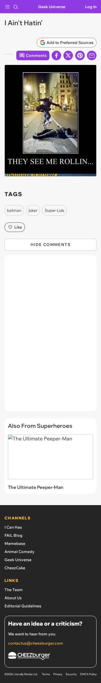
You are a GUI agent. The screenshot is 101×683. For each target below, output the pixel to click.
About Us (13, 597)
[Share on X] (68, 55)
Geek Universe (51, 6)
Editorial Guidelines (22, 605)
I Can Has (13, 527)
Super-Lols (54, 210)
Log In (91, 6)
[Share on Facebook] (56, 55)
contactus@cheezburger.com (35, 643)
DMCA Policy (88, 674)
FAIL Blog (13, 535)
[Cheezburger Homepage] (50, 657)
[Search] (16, 7)
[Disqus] (50, 336)
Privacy (57, 674)
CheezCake (14, 567)
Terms (46, 674)
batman (14, 210)
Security (71, 674)
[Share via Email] (92, 55)
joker (33, 210)
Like (18, 227)
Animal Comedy (19, 551)
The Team (13, 589)
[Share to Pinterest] (80, 55)
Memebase (14, 543)
